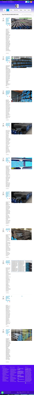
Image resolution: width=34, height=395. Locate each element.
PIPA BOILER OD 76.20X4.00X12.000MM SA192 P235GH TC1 (6, 369)
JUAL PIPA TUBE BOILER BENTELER (8, 160)
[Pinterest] (31, 2)
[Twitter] (28, 2)
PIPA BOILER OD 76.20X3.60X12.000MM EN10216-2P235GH (6, 372)
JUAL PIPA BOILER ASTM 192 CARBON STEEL (8, 331)
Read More (7, 87)
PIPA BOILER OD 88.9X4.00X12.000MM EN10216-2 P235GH (5, 378)
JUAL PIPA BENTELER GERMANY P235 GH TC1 (8, 92)
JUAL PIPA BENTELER (8, 229)
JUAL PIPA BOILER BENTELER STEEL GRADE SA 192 (8, 195)
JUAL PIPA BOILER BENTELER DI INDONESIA (8, 298)
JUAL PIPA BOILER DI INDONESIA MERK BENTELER (8, 58)
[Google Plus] (29, 2)
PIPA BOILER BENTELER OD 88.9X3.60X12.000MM (5, 380)
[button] (2, 392)
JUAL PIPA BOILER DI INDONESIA (8, 124)
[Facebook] (26, 2)
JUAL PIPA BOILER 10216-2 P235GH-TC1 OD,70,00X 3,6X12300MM (8, 21)
